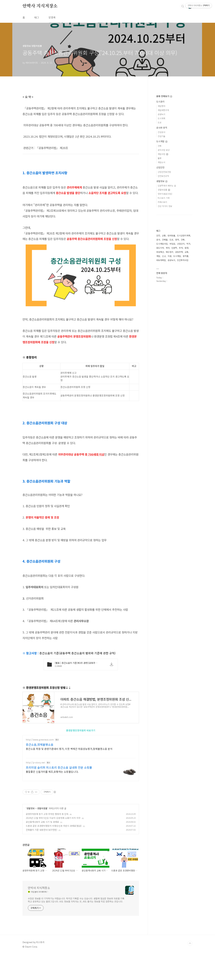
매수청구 (169, 251)
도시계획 (161, 118)
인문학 (174, 247)
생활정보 (30, 808)
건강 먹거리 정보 (165, 206)
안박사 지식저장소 (40, 6)
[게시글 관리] (36, 792)
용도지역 (160, 247)
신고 (164, 256)
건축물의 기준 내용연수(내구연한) (41, 829)
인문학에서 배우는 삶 (167, 185)
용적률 (185, 256)
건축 (159, 145)
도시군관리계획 (183, 235)
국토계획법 (161, 260)
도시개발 (160, 141)
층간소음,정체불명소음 (39, 744)
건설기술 (161, 136)
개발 (158, 256)
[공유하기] (32, 792)
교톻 (164, 235)
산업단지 (181, 243)
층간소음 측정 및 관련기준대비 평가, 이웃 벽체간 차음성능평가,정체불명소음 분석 (69, 748)
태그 (36, 17)
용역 (177, 239)
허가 (188, 243)
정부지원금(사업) (165, 193)
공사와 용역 (161, 127)
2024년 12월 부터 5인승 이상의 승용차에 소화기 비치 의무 (53, 817)
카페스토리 (162, 202)
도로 (159, 122)
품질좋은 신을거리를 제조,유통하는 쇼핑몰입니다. (52, 771)
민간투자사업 (182, 260)
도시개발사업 (162, 243)
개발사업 (162, 154)
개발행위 (161, 106)
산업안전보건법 (164, 171)
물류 (159, 158)
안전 (158, 235)
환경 (186, 247)
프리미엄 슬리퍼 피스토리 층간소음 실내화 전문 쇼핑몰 (59, 767)
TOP (189, 943)
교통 (186, 251)
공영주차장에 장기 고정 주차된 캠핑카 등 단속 (47, 814)
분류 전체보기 (163, 96)
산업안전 (160, 167)
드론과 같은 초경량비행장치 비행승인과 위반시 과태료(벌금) (54, 825)
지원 (169, 256)
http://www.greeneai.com (40, 739)
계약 (168, 247)
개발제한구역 (163, 110)
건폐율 (165, 239)
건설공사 (161, 132)
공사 (158, 239)
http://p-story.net (35, 762)
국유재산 (160, 251)
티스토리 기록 (164, 197)
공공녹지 (171, 260)
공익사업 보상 (164, 149)
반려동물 (171, 235)
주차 (181, 247)
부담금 (172, 243)
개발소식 (161, 162)
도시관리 (160, 101)
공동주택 (179, 251)
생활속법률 (42, 808)
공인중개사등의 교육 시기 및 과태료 (42, 821)
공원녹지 (161, 114)
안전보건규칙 (163, 175)
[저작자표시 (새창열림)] (54, 792)
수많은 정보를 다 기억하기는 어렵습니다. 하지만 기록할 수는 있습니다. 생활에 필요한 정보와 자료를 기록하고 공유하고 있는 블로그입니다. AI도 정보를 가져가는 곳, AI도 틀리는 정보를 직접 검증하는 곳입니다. (76, 900)
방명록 (52, 17)
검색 (182, 6)
